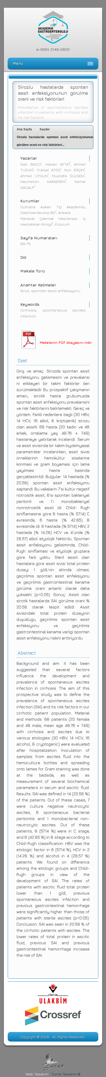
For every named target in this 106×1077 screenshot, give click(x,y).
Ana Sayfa (24, 129)
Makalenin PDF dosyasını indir (66, 342)
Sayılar (45, 129)
